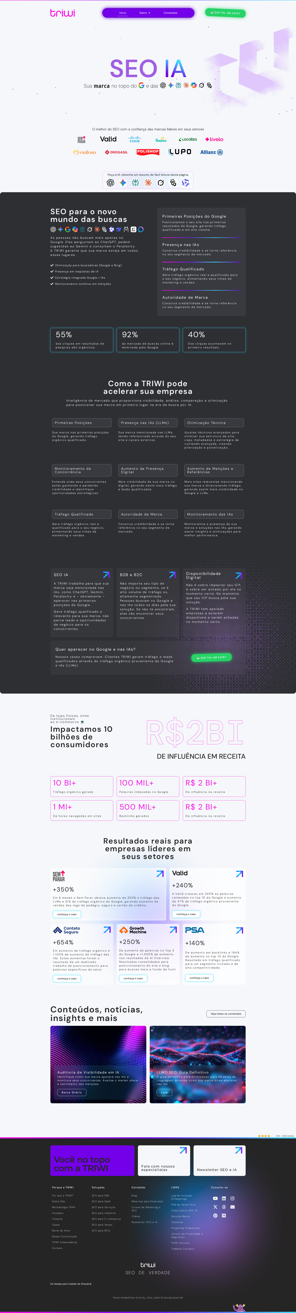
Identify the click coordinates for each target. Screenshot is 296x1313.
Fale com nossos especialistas (158, 1168)
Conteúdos (170, 13)
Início (122, 13)
